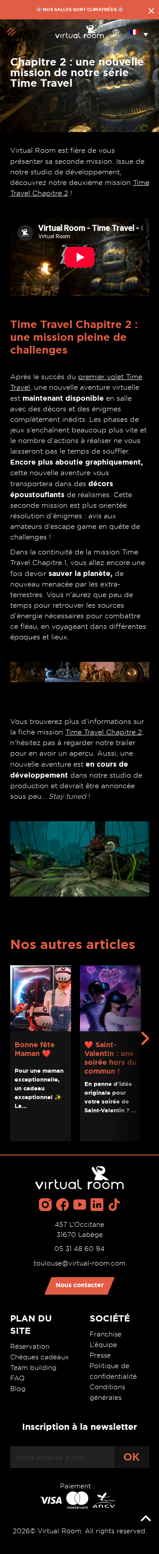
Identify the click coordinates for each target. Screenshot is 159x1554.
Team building (33, 1367)
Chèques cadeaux (39, 1357)
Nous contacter (80, 1284)
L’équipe (103, 1344)
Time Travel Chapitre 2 (103, 732)
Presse (100, 1355)
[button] (139, 31)
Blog (18, 1388)
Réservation (29, 1346)
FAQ (17, 1378)
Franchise (105, 1334)
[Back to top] (146, 1519)
